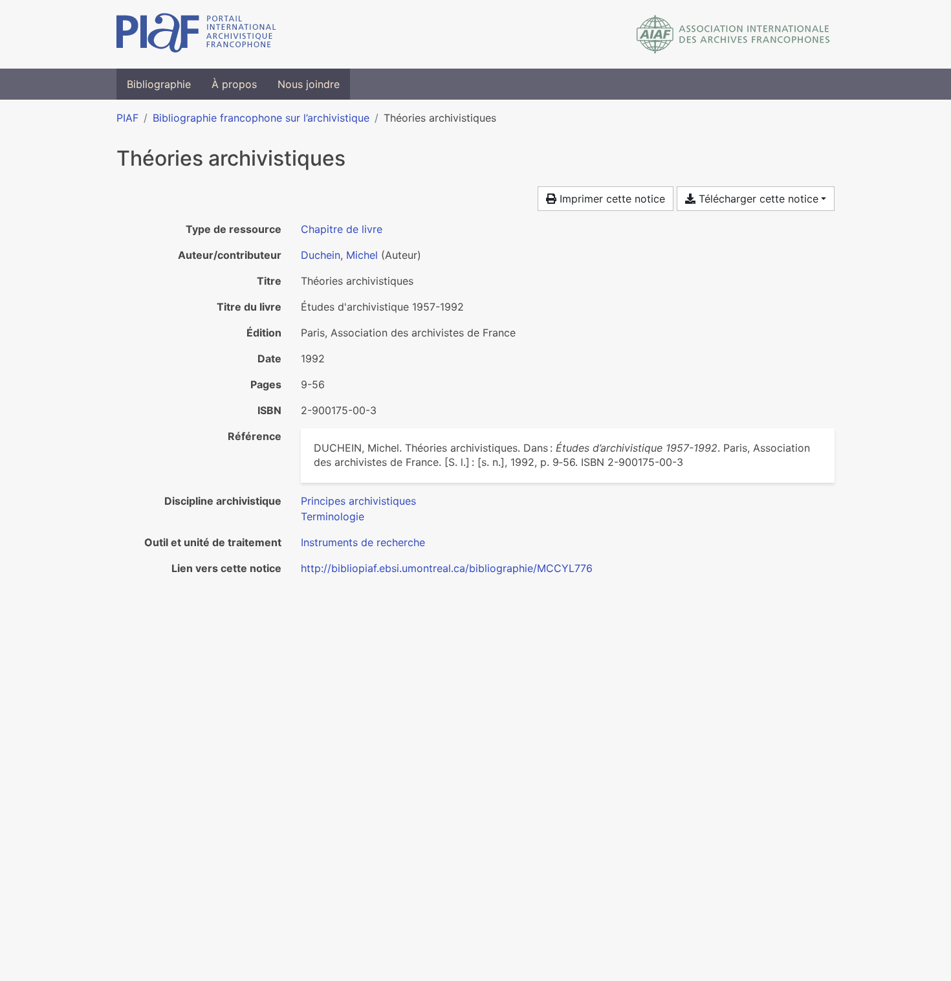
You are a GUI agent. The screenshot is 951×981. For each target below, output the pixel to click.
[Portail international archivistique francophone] (196, 34)
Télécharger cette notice (756, 198)
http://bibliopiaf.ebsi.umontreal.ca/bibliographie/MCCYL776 (447, 568)
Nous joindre (309, 84)
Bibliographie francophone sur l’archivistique (261, 117)
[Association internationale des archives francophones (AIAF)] (733, 34)
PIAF (127, 117)
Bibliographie (159, 84)
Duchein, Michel (339, 254)
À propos (234, 84)
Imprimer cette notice (610, 198)
